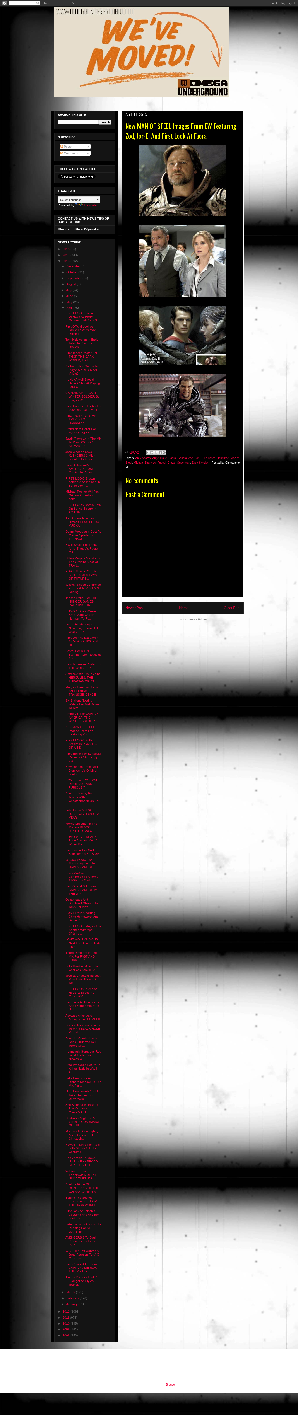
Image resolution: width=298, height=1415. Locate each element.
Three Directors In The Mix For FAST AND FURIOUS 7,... (81, 956)
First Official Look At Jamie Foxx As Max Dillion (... (80, 330)
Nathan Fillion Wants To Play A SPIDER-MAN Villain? (81, 369)
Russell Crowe (166, 462)
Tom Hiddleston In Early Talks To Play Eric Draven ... (81, 343)
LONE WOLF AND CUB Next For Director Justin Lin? (83, 943)
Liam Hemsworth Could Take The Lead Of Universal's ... (81, 1095)
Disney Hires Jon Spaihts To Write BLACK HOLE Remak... (82, 1028)
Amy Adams (143, 458)
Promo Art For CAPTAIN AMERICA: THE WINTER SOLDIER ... (82, 717)
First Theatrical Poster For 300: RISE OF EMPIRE (83, 407)
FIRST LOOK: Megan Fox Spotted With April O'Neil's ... (83, 929)
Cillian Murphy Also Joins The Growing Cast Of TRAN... (82, 561)
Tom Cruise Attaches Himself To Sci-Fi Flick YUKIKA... (82, 521)
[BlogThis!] (152, 452)
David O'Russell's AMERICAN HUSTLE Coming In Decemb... (81, 468)
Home (183, 608)
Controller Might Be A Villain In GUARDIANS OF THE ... (82, 1121)
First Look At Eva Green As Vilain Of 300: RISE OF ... (82, 641)
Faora (172, 458)
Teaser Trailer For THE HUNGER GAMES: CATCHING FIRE (81, 601)
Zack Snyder (200, 462)
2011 (66, 1317)
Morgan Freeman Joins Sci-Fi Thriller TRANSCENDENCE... (81, 690)
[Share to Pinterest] (164, 452)
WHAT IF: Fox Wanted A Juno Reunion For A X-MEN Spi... (82, 1254)
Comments (71, 153)
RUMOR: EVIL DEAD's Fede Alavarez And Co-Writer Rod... (83, 840)
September (74, 278)
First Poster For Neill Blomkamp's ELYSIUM (82, 852)
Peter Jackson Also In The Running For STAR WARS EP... (83, 1227)
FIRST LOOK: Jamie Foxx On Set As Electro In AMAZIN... (83, 508)
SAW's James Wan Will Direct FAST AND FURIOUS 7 (81, 783)
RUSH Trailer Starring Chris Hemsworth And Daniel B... (82, 916)
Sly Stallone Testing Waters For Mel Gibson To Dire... (83, 704)
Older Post (232, 608)
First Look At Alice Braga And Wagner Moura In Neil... (82, 1005)
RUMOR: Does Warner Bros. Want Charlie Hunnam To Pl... (81, 614)
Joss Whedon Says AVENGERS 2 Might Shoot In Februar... (80, 455)
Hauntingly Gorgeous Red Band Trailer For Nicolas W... (83, 1055)
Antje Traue (159, 458)
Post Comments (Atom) (192, 619)
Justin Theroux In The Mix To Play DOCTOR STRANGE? (83, 442)
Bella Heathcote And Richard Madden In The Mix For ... (83, 1081)
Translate (90, 205)
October (72, 272)
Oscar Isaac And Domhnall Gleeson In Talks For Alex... (81, 903)
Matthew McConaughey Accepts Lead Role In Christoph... (81, 1135)
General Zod (185, 458)
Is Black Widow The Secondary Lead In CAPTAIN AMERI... (80, 863)
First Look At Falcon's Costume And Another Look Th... (82, 1214)
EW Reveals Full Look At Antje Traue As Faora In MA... (83, 548)
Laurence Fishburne (216, 458)
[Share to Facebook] (160, 452)
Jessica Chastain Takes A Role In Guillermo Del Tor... (82, 979)
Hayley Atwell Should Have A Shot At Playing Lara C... (82, 383)
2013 (66, 261)
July (69, 290)
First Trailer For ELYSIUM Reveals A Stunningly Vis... (83, 757)
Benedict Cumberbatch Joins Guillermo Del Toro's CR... (81, 1042)
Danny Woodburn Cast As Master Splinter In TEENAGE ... (83, 535)
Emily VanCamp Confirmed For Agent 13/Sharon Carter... (81, 876)
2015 (66, 249)
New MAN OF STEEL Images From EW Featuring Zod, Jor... (81, 730)
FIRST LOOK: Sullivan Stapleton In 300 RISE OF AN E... (82, 744)
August (71, 284)
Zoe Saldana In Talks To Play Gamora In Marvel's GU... (82, 1108)
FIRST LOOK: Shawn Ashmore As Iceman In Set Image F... (82, 482)
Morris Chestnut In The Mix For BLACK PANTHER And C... (81, 827)
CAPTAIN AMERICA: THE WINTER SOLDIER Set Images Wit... (83, 396)
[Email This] (148, 452)
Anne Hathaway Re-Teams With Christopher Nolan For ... (82, 799)
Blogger (170, 1384)
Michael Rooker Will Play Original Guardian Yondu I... (82, 495)
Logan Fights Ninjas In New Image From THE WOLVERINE (82, 628)
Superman (183, 462)
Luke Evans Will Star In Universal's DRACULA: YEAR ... (82, 814)
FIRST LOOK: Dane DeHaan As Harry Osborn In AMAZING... (82, 316)
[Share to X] (156, 452)
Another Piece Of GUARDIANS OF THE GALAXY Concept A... (82, 1188)
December (74, 266)
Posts (67, 146)
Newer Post (134, 608)
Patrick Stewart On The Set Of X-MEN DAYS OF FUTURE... (81, 575)
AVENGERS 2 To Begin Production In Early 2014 (81, 1241)
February (73, 1298)
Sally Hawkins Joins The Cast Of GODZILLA (82, 967)
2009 (66, 1329)
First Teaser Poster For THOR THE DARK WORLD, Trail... (81, 356)
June (70, 296)
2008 (66, 1335)
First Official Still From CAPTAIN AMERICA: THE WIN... (81, 889)
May (69, 302)
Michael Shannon (145, 462)
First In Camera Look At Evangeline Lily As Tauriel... (81, 1281)
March (71, 1292)
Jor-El (198, 458)
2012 (66, 1311)
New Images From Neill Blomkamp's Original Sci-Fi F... (81, 770)
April (69, 308)
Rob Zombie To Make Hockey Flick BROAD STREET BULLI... (81, 1161)
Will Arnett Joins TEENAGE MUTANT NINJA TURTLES (81, 1174)
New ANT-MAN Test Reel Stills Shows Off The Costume (82, 1148)
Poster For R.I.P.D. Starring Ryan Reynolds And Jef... (83, 654)
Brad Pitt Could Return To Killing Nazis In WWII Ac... (83, 1068)
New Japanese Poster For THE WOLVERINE (83, 666)
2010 (66, 1323)
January (72, 1304)
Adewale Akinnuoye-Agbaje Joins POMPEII (82, 1017)
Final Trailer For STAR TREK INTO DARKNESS (80, 419)
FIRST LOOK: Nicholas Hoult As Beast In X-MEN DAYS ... (81, 992)
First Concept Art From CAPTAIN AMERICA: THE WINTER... (81, 1267)
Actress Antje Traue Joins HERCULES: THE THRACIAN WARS (82, 677)
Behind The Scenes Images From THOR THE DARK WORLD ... (82, 1201)
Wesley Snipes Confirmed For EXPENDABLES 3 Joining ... (83, 588)
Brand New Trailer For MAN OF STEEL (80, 430)
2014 (66, 255)
